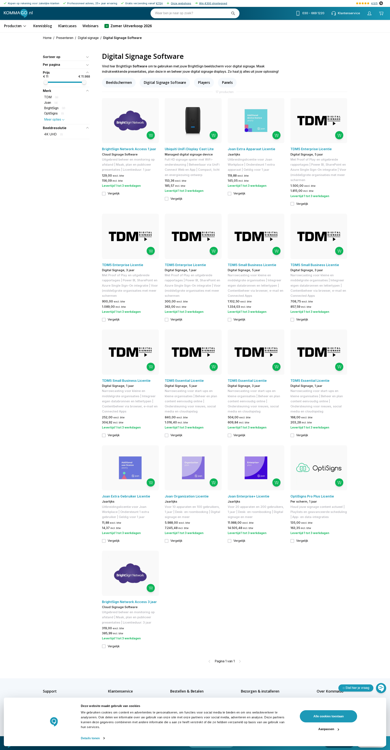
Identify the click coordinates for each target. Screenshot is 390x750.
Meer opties (52, 119)
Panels (227, 82)
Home (47, 38)
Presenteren (64, 38)
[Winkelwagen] (381, 13)
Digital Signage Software (165, 82)
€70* (159, 3)
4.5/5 (374, 3)
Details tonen (90, 738)
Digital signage (88, 38)
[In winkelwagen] (151, 135)
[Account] (369, 13)
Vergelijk (114, 193)
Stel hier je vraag (357, 688)
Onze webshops (181, 3)
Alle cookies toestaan (328, 716)
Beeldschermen (119, 82)
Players (204, 82)
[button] (66, 57)
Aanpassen (326, 729)
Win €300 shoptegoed (213, 3)
